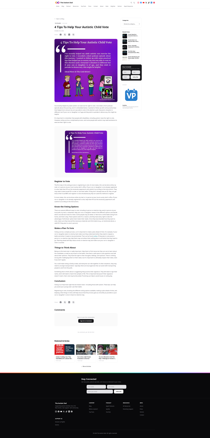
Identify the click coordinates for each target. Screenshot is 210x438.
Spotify (108, 409)
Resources (76, 6)
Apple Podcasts (110, 406)
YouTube (108, 412)
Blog (63, 6)
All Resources (126, 406)
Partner (120, 6)
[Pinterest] (154, 2)
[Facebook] (141, 2)
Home (57, 6)
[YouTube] (143, 2)
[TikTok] (149, 2)
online (95, 236)
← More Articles (86, 366)
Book (107, 6)
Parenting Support (128, 409)
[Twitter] (146, 2)
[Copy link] (73, 34)
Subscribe (135, 77)
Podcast (68, 6)
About (101, 6)
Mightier (113, 6)
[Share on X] (65, 34)
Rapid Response (128, 6)
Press (89, 6)
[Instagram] (138, 2)
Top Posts (83, 6)
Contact (96, 6)
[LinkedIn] (151, 2)
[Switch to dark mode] (134, 2)
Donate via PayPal (60, 422)
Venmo (57, 425)
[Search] (131, 2)
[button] (85, 70)
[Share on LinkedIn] (69, 34)
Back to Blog (60, 19)
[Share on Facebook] (60, 34)
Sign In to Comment (86, 321)
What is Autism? (93, 409)
